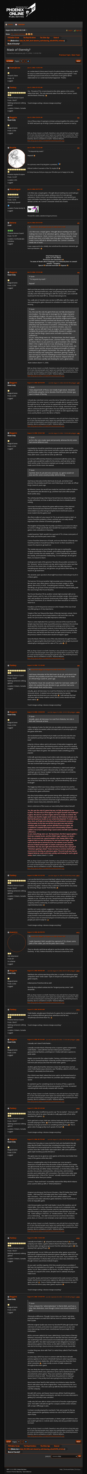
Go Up (8, 1442)
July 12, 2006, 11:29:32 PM (34, 67)
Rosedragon (15, 189)
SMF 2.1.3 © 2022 (12, 1469)
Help (61, 1469)
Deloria (13, 222)
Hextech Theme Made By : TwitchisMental (19, 1472)
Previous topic (65, 55)
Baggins (13, 117)
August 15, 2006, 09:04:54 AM (36, 1009)
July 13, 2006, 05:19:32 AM (34, 87)
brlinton (61, 40)
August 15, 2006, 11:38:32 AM (36, 1238)
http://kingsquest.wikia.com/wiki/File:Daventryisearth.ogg (45, 141)
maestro (13, 932)
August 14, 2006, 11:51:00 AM (36, 665)
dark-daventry (34, 40)
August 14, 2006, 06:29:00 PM (36, 932)
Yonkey (13, 87)
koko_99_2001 (24, 40)
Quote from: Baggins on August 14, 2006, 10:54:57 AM (48, 670)
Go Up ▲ (77, 1469)
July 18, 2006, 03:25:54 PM (34, 223)
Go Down (9, 61)
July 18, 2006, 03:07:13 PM (34, 189)
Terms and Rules (69, 1469)
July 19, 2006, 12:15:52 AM (34, 272)
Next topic (76, 55)
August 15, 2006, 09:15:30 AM (36, 1108)
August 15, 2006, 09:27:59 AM (36, 1139)
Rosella (13, 147)
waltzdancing (44, 40)
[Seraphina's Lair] (8, 205)
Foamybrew (15, 67)
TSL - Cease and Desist (18, 34)
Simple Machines (22, 1469)
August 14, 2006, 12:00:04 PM (36, 712)
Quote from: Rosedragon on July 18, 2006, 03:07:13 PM (48, 227)
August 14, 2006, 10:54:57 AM (36, 433)
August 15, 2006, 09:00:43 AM (36, 971)
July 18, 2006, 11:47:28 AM (34, 147)
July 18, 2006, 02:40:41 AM (34, 117)
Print (78, 61)
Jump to (47, 1456)
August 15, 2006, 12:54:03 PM (36, 1297)
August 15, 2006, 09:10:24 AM (36, 1039)
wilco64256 (54, 40)
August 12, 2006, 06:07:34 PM (36, 383)
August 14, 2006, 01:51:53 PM (36, 875)
